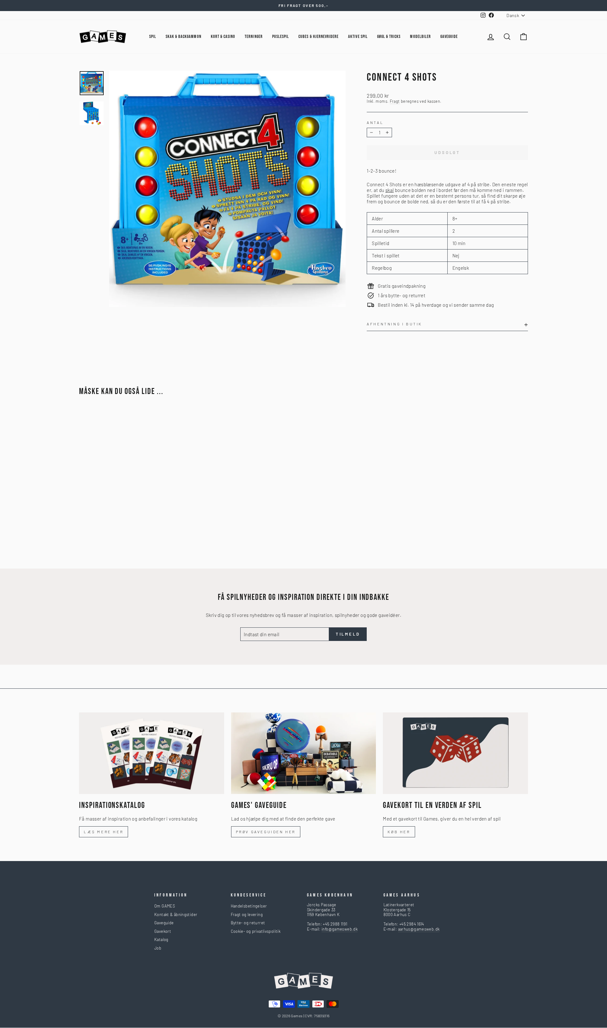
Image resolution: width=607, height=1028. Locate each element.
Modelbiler (420, 36)
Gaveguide (164, 922)
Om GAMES (164, 905)
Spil (152, 36)
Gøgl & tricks (389, 36)
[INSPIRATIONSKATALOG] (151, 753)
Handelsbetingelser (249, 905)
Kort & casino (223, 36)
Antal (375, 122)
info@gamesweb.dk (340, 929)
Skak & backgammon (183, 36)
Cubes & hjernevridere (318, 36)
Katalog (161, 939)
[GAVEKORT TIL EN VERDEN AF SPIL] (455, 753)
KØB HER (399, 831)
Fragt (395, 101)
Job (157, 948)
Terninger (253, 36)
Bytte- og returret (248, 922)
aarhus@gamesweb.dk (419, 929)
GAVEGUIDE (449, 36)
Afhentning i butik (394, 324)
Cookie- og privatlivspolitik (256, 931)
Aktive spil (358, 36)
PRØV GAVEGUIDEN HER (266, 831)
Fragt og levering (247, 914)
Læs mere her (103, 831)
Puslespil (280, 36)
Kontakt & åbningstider (175, 914)
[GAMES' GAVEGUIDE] (303, 753)
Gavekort (162, 931)
